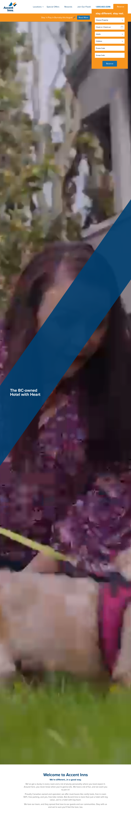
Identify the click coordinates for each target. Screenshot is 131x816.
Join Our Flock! (84, 6)
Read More (83, 17)
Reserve (120, 7)
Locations (37, 6)
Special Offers (53, 6)
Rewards (68, 6)
